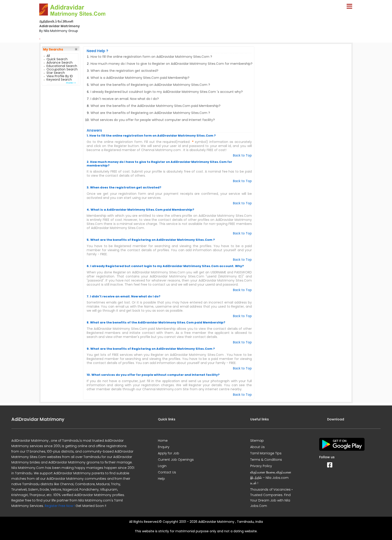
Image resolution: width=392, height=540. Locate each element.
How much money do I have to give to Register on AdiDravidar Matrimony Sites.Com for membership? (171, 63)
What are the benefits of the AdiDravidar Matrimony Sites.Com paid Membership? (155, 106)
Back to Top (242, 155)
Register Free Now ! (60, 506)
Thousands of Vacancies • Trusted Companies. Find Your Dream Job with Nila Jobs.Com (271, 497)
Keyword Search (59, 79)
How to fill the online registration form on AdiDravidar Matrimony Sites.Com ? (151, 56)
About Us (257, 447)
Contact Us (167, 472)
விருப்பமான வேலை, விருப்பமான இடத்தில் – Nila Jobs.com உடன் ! (270, 477)
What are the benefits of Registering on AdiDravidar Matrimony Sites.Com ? (150, 84)
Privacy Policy (261, 466)
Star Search (56, 72)
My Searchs (53, 49)
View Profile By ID (60, 75)
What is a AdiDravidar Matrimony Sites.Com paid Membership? (140, 77)
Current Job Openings (176, 459)
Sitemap (257, 440)
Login (162, 466)
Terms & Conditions (266, 459)
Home (163, 440)
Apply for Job (168, 453)
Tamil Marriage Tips (266, 453)
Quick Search (57, 58)
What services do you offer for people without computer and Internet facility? (153, 120)
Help (161, 478)
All (48, 55)
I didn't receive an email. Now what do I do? (125, 98)
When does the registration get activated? (124, 70)
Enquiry (163, 447)
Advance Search (60, 62)
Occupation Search (62, 68)
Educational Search (62, 65)
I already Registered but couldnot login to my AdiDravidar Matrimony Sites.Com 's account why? (167, 91)
